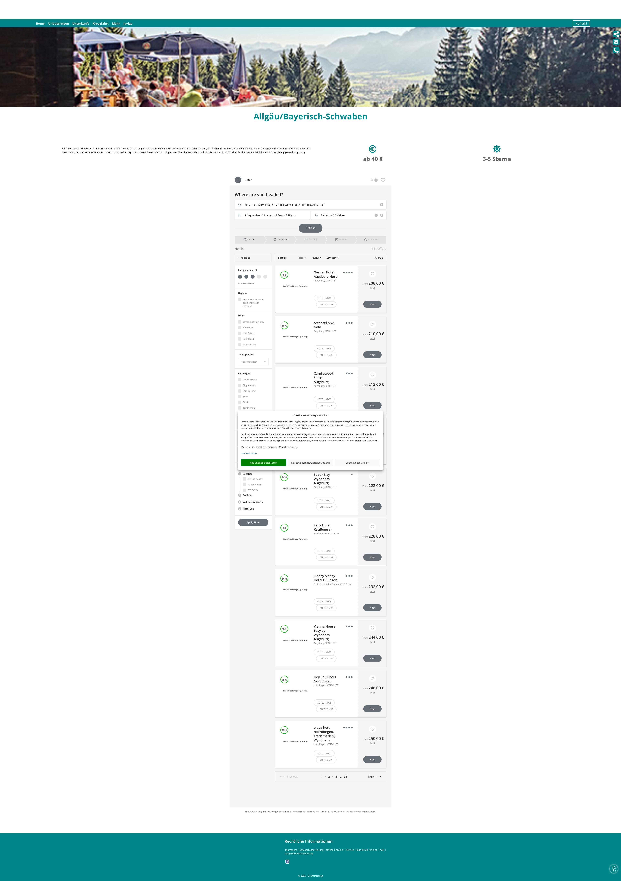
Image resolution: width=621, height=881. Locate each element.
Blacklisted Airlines (366, 849)
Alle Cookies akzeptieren (263, 462)
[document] (310, 117)
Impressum (291, 849)
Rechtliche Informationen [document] (308, 841)
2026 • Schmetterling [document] (311, 875)
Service (350, 849)
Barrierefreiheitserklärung (299, 853)
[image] (310, 105)
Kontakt (581, 23)
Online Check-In (334, 849)
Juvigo (127, 23)
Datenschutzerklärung (312, 849)
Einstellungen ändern (357, 462)
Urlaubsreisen (58, 23)
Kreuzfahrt (101, 23)
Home (40, 23)
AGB (382, 849)
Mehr (116, 23)
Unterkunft (80, 23)
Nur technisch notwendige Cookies (310, 462)
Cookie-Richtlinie (249, 453)
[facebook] (287, 862)
